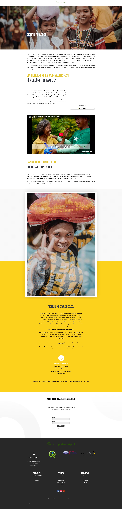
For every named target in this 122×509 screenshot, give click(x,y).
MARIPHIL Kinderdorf (50, 4)
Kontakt (92, 4)
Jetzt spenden (61, 475)
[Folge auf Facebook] (58, 491)
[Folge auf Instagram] (61, 491)
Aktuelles (29, 4)
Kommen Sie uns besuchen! (36, 478)
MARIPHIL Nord (86, 4)
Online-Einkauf (61, 480)
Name (53, 417)
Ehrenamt (37, 480)
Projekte (41, 4)
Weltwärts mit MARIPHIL (37, 475)
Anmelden (61, 425)
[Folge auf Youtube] (64, 491)
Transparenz (85, 480)
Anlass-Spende (61, 478)
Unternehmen (61, 484)
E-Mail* (53, 421)
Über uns (35, 4)
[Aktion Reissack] (61, 295)
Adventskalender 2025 (77, 4)
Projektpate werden (61, 482)
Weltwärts (59, 4)
